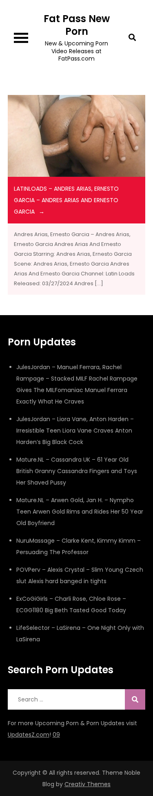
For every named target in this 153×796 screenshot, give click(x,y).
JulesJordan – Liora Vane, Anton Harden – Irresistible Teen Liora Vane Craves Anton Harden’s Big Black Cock (75, 430)
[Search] (135, 699)
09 (56, 735)
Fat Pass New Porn (77, 25)
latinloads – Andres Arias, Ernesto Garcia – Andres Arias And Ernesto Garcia (66, 200)
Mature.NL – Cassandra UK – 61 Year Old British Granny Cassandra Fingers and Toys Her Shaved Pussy (76, 471)
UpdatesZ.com (28, 735)
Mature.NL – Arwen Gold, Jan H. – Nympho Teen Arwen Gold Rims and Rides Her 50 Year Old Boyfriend (79, 511)
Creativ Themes (87, 784)
